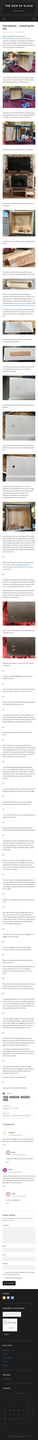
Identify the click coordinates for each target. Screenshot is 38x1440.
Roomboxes (25, 1097)
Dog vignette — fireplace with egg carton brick (17, 1114)
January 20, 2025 (8, 32)
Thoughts (6, 1361)
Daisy (6, 1097)
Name (5, 1246)
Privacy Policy (7, 1379)
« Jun (4, 1427)
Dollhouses (9, 1093)
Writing (5, 1365)
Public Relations (8, 1358)
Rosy (5, 1099)
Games (5, 1354)
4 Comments (20, 32)
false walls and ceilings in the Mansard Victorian (20, 305)
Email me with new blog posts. (14, 1278)
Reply (4, 1144)
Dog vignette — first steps (10, 1107)
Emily (13, 1152)
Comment (6, 1225)
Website (5, 1263)
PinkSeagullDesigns (9, 38)
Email (5, 1255)
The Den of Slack (19, 5)
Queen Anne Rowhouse (12, 915)
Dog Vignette (15, 1097)
